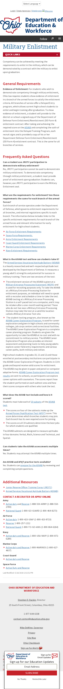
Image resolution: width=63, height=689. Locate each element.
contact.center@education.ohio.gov (31, 618)
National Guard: (14, 527)
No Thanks (21, 679)
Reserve (25, 503)
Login (12, 10)
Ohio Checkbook (31, 642)
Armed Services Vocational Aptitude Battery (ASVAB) (33, 262)
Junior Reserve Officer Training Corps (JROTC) (29, 487)
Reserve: (10, 523)
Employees (37, 10)
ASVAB (27, 127)
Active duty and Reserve (17, 559)
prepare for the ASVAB (31, 465)
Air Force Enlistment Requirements (23, 231)
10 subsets (36, 401)
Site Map (31, 637)
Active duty (11, 503)
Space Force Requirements (19, 235)
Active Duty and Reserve (18, 567)
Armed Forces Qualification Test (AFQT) (26, 413)
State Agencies (23, 10)
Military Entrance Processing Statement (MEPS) (30, 284)
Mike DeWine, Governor (31, 627)
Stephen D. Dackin (27, 599)
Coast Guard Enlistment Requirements (25, 242)
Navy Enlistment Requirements (21, 250)
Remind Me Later (39, 679)
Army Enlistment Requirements (22, 239)
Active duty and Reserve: (18, 535)
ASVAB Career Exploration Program (23, 320)
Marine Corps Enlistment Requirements (26, 246)
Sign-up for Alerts (30, 648)
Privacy (31, 632)
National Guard (13, 510)
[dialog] (31, 670)
